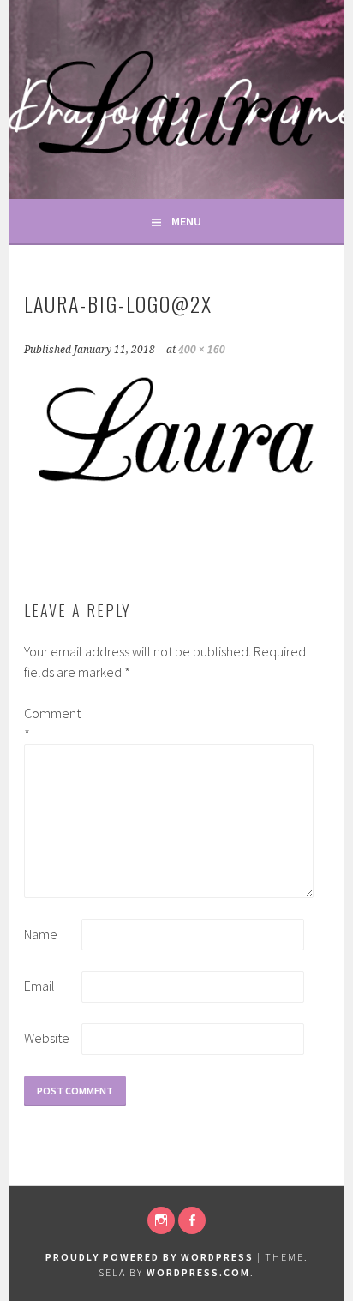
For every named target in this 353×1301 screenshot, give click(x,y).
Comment (51, 723)
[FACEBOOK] (192, 1220)
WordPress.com (198, 1272)
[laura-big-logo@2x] (176, 485)
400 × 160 (201, 350)
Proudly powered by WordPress (149, 1256)
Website (46, 1037)
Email (39, 985)
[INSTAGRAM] (161, 1220)
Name (40, 934)
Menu (186, 221)
